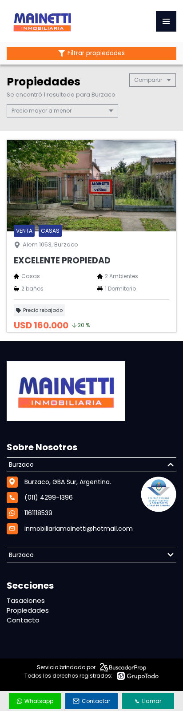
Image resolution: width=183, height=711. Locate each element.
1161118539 (38, 513)
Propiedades (28, 610)
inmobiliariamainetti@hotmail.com (78, 528)
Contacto (23, 620)
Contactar (96, 701)
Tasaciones (26, 600)
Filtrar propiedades (96, 53)
